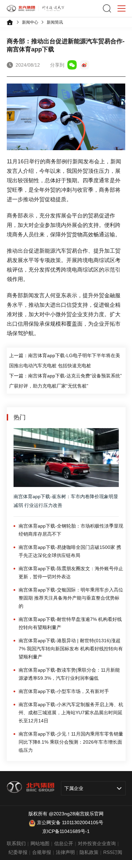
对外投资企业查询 (97, 843)
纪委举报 (17, 852)
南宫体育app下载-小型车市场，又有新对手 (64, 691)
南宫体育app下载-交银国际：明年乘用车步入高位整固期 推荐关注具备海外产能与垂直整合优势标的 (71, 598)
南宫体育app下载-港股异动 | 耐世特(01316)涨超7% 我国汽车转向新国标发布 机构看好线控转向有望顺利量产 (71, 648)
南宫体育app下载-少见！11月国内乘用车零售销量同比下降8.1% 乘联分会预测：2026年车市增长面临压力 (71, 742)
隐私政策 (89, 852)
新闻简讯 (55, 22)
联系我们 (16, 843)
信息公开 (63, 843)
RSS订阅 (112, 852)
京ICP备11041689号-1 (66, 831)
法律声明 (65, 852)
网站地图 (39, 843)
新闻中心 (30, 22)
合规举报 (41, 852)
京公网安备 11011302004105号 (70, 822)
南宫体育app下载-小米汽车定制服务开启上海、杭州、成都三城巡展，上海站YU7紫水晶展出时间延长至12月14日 (71, 712)
